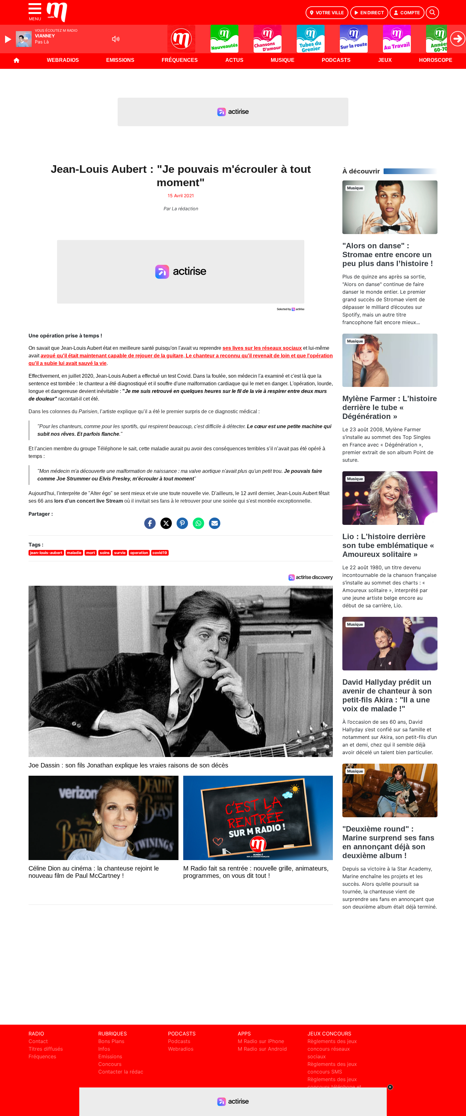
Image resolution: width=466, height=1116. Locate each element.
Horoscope (435, 60)
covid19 (159, 552)
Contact (38, 1041)
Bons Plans (111, 1041)
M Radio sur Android (262, 1049)
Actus (234, 60)
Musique (282, 60)
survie (120, 552)
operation (139, 552)
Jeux (385, 60)
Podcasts (336, 60)
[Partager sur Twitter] (164, 526)
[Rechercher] (432, 12)
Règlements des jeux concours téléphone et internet (334, 1087)
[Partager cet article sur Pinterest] (180, 526)
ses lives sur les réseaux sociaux (262, 348)
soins (105, 552)
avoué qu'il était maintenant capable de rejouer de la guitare (112, 355)
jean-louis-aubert (46, 552)
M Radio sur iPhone (261, 1041)
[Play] (9, 39)
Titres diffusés (46, 1049)
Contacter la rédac (120, 1071)
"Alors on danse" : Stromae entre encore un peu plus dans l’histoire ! (387, 254)
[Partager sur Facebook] (148, 526)
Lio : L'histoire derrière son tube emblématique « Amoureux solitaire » (388, 545)
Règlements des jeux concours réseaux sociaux (332, 1049)
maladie (74, 552)
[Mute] (115, 39)
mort (90, 552)
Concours (109, 1064)
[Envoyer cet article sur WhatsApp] (197, 526)
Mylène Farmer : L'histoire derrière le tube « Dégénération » (389, 407)
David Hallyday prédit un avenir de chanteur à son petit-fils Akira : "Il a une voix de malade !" (387, 695)
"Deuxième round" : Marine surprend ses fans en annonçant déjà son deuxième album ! (388, 842)
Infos (104, 1049)
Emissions (120, 60)
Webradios (63, 60)
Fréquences (180, 60)
